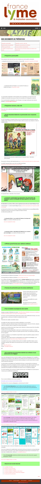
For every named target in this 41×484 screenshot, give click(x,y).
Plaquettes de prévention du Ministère (22, 45)
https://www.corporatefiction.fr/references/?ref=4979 (11, 164)
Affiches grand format (6, 46)
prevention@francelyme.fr (18, 283)
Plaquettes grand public (6, 43)
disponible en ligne (15, 87)
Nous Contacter (23, 480)
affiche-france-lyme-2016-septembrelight (27, 275)
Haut (39, 476)
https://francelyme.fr (7, 344)
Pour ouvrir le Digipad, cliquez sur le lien (9, 459)
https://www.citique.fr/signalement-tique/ (18, 338)
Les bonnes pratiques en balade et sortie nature (13, 471)
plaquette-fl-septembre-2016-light (31, 61)
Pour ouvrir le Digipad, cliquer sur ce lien (8, 391)
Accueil (10, 480)
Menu (4, 28)
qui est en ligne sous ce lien (23, 277)
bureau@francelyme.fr (33, 303)
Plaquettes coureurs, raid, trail (21, 43)
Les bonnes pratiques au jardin (10, 469)
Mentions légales (16, 480)
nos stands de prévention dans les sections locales (29, 161)
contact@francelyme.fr (8, 346)
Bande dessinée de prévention (7, 45)
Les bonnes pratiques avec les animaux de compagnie (14, 472)
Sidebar (36, 28)
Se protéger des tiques (8, 466)
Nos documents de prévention (10, 473)
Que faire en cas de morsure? (9, 468)
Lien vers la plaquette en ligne (9, 221)
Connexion (30, 480)
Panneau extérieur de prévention (21, 46)
